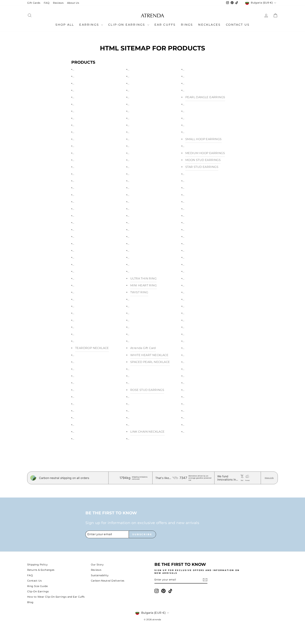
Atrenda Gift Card (143, 348)
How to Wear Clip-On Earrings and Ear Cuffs (56, 596)
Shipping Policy (37, 564)
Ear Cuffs (165, 24)
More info (269, 478)
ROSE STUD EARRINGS (147, 390)
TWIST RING (139, 292)
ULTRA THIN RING (143, 278)
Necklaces (209, 24)
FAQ (46, 2)
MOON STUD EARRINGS (203, 160)
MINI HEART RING (143, 285)
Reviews (58, 2)
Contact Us (238, 24)
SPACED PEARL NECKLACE (150, 362)
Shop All (64, 24)
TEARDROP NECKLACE (92, 348)
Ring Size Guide (37, 586)
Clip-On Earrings (127, 24)
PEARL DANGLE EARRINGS (205, 97)
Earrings (89, 24)
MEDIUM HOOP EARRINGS (205, 153)
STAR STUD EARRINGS (201, 167)
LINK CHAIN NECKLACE (147, 431)
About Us (73, 2)
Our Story (97, 564)
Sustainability (100, 575)
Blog (30, 602)
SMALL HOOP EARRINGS (203, 139)
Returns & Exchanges (41, 569)
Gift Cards (33, 2)
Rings (187, 24)
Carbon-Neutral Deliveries (107, 580)
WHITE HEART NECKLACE (149, 355)
